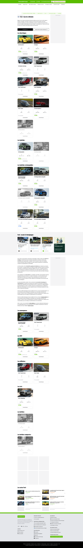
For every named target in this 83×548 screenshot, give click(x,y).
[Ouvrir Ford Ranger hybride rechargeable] (41, 177)
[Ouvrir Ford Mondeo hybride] (41, 152)
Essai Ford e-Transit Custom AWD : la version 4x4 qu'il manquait (22, 245)
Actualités (19, 4)
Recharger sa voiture (48, 4)
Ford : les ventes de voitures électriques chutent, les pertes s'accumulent (33, 497)
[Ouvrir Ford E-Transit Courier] (25, 87)
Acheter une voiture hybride (54, 530)
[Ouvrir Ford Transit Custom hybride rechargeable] (25, 219)
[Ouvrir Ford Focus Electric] (25, 129)
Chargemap (37, 538)
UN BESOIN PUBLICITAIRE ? (54, 534)
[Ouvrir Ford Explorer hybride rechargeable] (25, 198)
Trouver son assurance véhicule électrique (57, 520)
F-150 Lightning (32, 303)
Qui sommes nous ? (22, 530)
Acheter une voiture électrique (54, 529)
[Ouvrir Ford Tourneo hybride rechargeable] (41, 219)
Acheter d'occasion (56, 4)
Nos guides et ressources (39, 526)
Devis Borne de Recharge (39, 536)
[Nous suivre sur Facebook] (18, 526)
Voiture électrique (28, 492)
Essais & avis (25, 4)
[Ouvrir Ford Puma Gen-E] (25, 45)
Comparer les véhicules (54, 522)
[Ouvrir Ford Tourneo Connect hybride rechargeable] (25, 177)
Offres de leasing (53, 517)
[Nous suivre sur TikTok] (25, 526)
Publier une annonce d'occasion (56, 523)
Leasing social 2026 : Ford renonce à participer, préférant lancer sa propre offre (57, 502)
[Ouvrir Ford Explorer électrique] (25, 66)
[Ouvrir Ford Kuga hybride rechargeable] (41, 198)
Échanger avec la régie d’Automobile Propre (56, 536)
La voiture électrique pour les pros (55, 532)
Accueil (18, 15)
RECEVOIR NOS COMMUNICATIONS (39, 521)
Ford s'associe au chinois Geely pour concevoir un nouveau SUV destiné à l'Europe (32, 502)
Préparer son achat (41, 4)
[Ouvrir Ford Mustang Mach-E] (41, 109)
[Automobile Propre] (23, 1)
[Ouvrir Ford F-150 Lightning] (41, 87)
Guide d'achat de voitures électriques (40, 29)
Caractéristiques (25, 96)
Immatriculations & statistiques (29, 498)
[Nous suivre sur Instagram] (23, 526)
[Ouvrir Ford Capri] (41, 45)
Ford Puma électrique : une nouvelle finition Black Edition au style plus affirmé (57, 497)
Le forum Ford (24, 29)
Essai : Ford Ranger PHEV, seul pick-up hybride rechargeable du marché (47, 245)
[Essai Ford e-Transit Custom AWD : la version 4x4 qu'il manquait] (23, 240)
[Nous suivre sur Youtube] (22, 526)
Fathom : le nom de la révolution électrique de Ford (32, 491)
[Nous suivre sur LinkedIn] (27, 526)
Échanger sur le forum (54, 525)
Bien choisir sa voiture (32, 4)
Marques (21, 15)
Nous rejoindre (21, 533)
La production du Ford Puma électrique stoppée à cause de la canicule (57, 491)
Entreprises (63, 4)
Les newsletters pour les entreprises (40, 524)
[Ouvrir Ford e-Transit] (25, 109)
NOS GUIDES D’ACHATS (53, 527)
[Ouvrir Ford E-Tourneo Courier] (41, 66)
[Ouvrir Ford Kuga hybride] (25, 152)
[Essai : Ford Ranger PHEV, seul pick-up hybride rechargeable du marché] (47, 240)
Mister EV (36, 535)
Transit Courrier (31, 305)
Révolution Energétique (38, 533)
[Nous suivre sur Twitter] (20, 526)
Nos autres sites (37, 530)
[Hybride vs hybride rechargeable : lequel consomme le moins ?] (35, 240)
